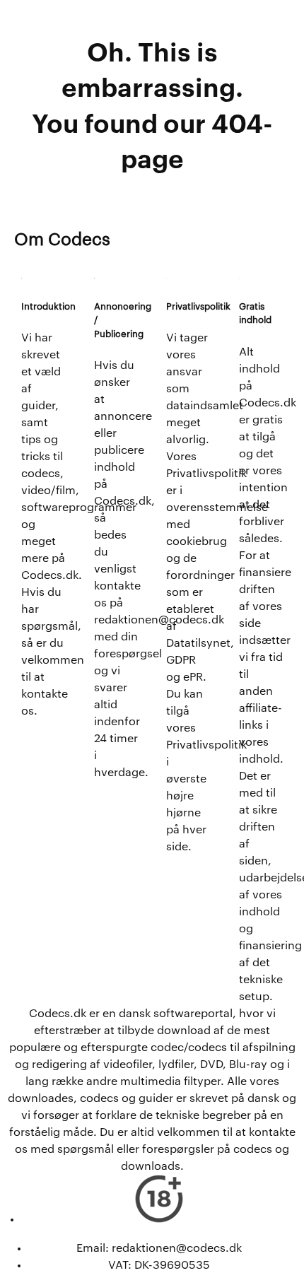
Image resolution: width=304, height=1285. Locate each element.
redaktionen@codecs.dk (177, 1248)
